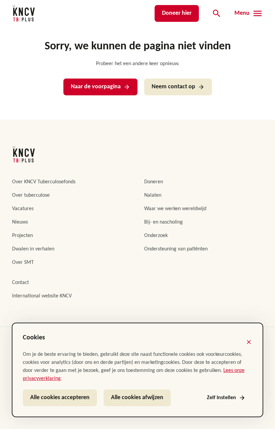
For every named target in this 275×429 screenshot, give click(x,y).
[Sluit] (248, 342)
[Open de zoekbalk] (216, 13)
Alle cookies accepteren (60, 397)
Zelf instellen (221, 397)
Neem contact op (173, 87)
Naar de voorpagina (96, 87)
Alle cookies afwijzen (137, 397)
